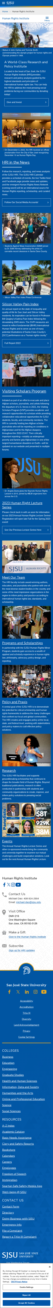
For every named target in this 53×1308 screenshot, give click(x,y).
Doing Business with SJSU (18, 1219)
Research (9, 770)
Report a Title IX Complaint (19, 1237)
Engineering (9, 1069)
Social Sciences (11, 1111)
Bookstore (8, 1150)
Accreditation (27, 1007)
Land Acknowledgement (26, 1025)
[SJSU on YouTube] (44, 992)
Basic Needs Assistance (17, 1138)
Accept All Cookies (26, 1303)
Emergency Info (12, 1225)
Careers (7, 1162)
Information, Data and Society (20, 1087)
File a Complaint (12, 1231)
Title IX (26, 1013)
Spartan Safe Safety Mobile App (22, 1186)
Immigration (9, 1180)
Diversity (26, 1019)
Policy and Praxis (14, 702)
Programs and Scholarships (22, 643)
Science (6, 1105)
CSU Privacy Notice (19, 1281)
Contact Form (10, 1206)
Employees (9, 1168)
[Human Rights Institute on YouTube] (18, 884)
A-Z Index (8, 1126)
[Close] (50, 1267)
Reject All (26, 1295)
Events (7, 841)
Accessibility (26, 1001)
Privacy (26, 1031)
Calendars (8, 1156)
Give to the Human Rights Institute (27, 936)
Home (5, 11)
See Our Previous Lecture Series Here (22, 530)
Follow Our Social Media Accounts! (21, 202)
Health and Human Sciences (19, 1081)
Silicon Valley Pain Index (20, 304)
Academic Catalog (13, 1132)
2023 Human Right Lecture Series (22, 505)
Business (7, 1057)
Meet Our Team (13, 577)
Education (8, 1063)
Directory (8, 1212)
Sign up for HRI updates (22, 950)
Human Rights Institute (15, 18)
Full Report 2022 (12, 343)
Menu (47, 20)
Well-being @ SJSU (14, 1192)
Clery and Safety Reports (18, 1144)
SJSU (10, 3)
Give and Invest (14, 102)
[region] (26, 1285)
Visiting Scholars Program (24, 391)
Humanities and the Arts (17, 1093)
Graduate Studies (13, 1075)
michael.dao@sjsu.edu (28, 902)
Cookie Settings (26, 1037)
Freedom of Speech (14, 1174)
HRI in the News (16, 162)
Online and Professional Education (23, 1099)
